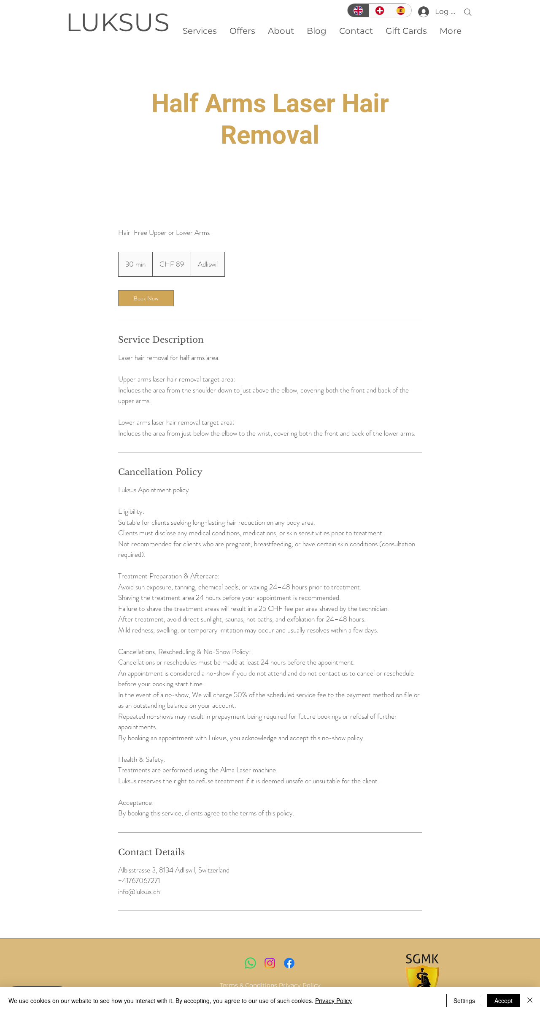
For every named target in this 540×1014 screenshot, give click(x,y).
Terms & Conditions (248, 985)
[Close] (530, 1000)
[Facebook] (289, 963)
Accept (503, 1000)
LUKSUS (118, 22)
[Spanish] (400, 10)
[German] (379, 10)
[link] (146, 298)
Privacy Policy (300, 985)
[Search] (468, 12)
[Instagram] (270, 963)
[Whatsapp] (250, 963)
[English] (358, 10)
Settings (464, 1000)
